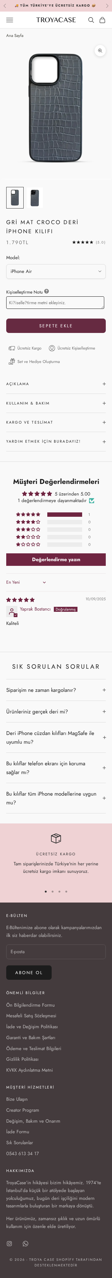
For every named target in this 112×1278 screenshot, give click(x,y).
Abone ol (29, 972)
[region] (56, 857)
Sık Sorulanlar (19, 1142)
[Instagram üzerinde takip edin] (9, 1243)
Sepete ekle (56, 326)
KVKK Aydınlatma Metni (29, 1070)
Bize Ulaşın (17, 1099)
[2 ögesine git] (35, 198)
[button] (28, 514)
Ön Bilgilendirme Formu (30, 1005)
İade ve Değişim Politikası (32, 1026)
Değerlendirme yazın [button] (56, 559)
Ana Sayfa (14, 35)
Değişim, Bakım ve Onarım (33, 1121)
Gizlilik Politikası (22, 1059)
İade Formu (17, 1131)
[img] (20, 599)
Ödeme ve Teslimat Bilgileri (33, 1048)
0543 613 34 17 (22, 1153)
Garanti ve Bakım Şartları (30, 1037)
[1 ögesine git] (15, 198)
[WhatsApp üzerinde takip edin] (25, 1243)
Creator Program (22, 1110)
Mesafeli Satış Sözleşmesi (31, 1015)
